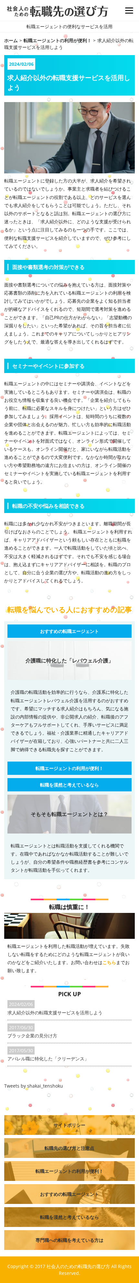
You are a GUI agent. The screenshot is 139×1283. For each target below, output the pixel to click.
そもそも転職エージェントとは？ (69, 814)
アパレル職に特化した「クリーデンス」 (48, 1059)
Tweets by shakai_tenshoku (33, 1086)
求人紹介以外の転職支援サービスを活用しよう (54, 1012)
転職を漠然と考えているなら (69, 785)
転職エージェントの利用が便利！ (69, 768)
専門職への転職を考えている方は (69, 1240)
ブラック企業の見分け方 (32, 1035)
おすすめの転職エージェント (69, 631)
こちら (109, 962)
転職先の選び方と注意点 (69, 1148)
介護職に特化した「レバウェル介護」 (69, 660)
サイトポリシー (69, 1125)
